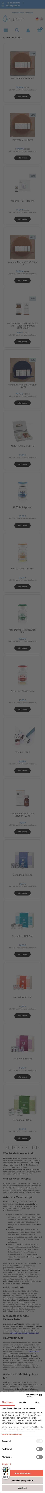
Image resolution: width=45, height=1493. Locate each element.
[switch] (5, 1477)
